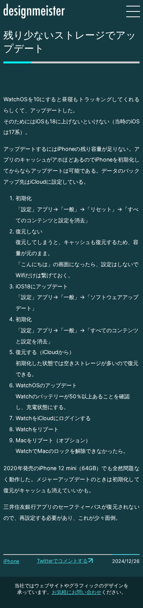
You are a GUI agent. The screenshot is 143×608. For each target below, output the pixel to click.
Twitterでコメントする (62, 561)
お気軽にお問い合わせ (76, 592)
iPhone (11, 561)
